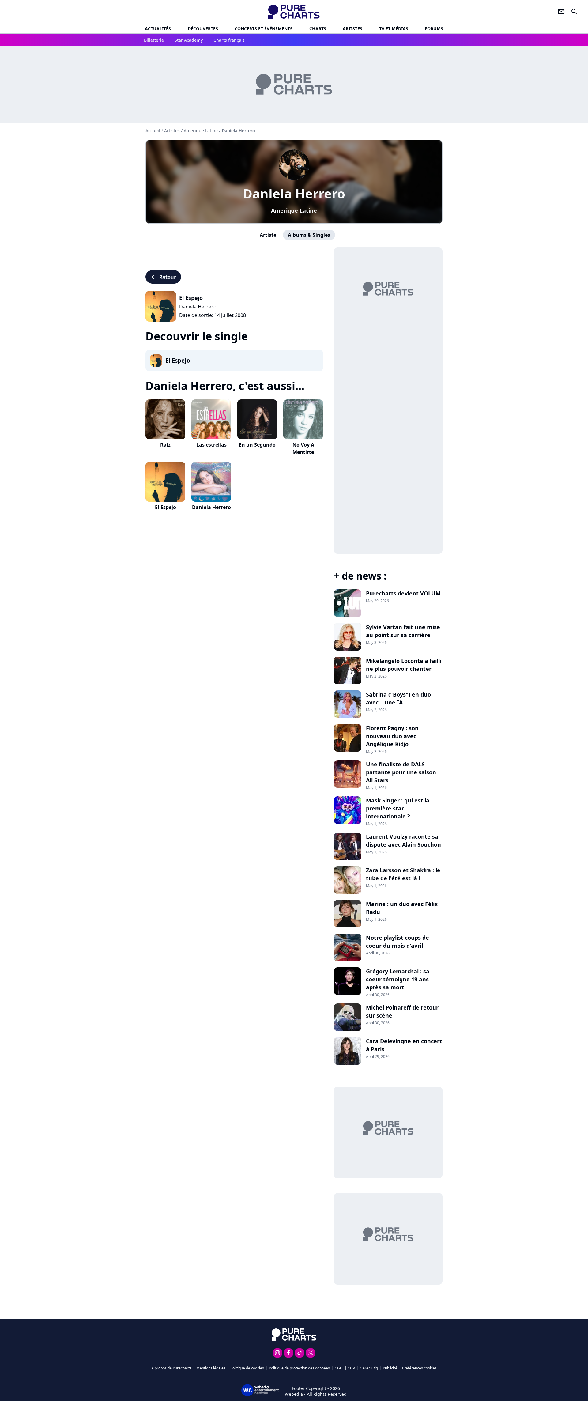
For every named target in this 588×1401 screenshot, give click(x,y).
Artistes (172, 131)
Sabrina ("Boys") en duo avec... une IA (398, 698)
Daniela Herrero (294, 193)
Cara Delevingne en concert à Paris (404, 1045)
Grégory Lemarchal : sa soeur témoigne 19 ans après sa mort (397, 979)
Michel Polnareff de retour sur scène (402, 1011)
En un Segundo (257, 444)
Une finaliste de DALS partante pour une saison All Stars (401, 772)
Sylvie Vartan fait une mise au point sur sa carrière (403, 631)
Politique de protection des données (299, 1368)
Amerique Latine (294, 210)
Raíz (165, 444)
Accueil (152, 131)
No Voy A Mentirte (303, 448)
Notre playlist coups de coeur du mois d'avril (397, 941)
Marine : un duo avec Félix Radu (402, 908)
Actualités (158, 29)
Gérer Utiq (369, 1368)
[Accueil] (294, 12)
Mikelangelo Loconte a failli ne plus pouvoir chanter (403, 664)
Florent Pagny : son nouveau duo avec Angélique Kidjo (392, 736)
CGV (351, 1368)
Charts (317, 29)
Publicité (390, 1368)
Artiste (268, 235)
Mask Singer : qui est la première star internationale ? (397, 808)
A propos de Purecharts (171, 1368)
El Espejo (165, 507)
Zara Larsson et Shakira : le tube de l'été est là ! (403, 874)
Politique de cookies (247, 1368)
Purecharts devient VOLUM (403, 593)
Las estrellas (211, 444)
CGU (339, 1368)
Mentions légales (210, 1368)
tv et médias (393, 29)
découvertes (203, 29)
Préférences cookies (419, 1368)
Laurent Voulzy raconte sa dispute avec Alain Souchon (403, 840)
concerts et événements (263, 29)
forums (434, 29)
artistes (352, 29)
